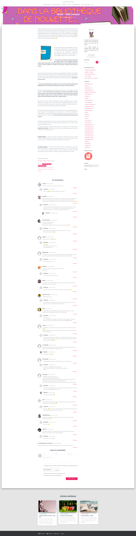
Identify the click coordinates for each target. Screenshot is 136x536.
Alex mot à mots (46, 294)
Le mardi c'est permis (88, 100)
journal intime (51, 167)
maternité (44, 169)
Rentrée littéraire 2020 (89, 139)
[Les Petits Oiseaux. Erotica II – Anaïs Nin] (47, 506)
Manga (86, 112)
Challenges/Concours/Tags (90, 92)
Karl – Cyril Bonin (88, 76)
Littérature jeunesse (76, 4)
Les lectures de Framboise (85, 4)
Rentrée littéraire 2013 (89, 124)
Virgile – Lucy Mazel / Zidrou (90, 74)
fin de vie (44, 167)
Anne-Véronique (46, 220)
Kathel (43, 280)
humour (47, 167)
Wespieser (39, 171)
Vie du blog (87, 147)
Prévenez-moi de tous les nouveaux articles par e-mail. (53, 475)
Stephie (44, 236)
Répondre (75, 193)
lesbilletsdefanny (46, 415)
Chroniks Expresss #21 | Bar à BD (45, 443)
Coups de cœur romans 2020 (66, 515)
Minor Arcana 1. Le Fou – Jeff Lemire (91, 78)
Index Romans (50, 533)
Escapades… (87, 96)
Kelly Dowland (40, 169)
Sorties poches (87, 143)
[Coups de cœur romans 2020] (68, 506)
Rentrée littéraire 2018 (89, 135)
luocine (44, 183)
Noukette (44, 196)
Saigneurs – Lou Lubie (89, 72)
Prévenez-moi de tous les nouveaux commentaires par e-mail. (54, 473)
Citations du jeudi (88, 94)
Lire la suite (51, 523)
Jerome (44, 325)
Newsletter (58, 533)
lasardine (44, 266)
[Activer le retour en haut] (134, 534)
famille (41, 167)
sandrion (44, 429)
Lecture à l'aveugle (88, 102)
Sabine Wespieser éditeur (45, 160)
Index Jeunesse (42, 533)
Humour (86, 98)
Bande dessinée (64, 4)
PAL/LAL (86, 116)
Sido (43, 399)
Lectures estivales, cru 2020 (87, 515)
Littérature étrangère (56, 4)
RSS (63, 533)
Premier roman (87, 122)
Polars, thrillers (87, 120)
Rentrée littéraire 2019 (89, 137)
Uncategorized (87, 145)
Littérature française (47, 4)
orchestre (48, 169)
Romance (86, 141)
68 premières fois (88, 83)
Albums (69, 4)
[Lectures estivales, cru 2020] (88, 506)
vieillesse (52, 169)
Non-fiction (87, 114)
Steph (54, 28)
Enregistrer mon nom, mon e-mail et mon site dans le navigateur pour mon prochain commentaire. (61, 465)
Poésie (86, 118)
